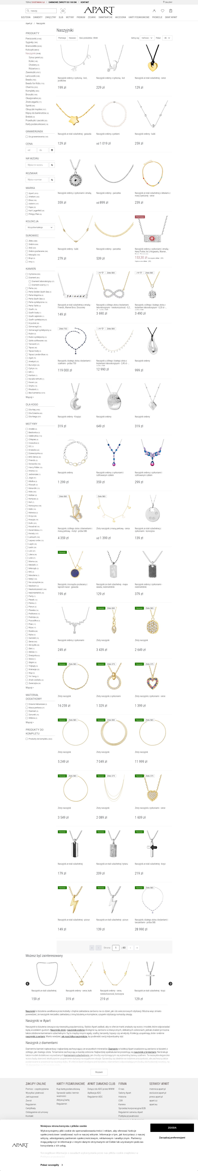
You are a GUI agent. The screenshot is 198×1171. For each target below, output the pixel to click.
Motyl (33, 579)
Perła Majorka (36, 295)
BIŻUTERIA (25, 17)
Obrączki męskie (36, 109)
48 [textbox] (165, 38)
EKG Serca (35, 457)
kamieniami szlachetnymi (76, 1055)
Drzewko (34, 450)
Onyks (33, 386)
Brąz (32, 258)
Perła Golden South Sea (40, 292)
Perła (33, 288)
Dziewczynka (36, 453)
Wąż (32, 673)
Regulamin (31, 1104)
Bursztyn (34, 365)
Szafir (33, 309)
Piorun (32, 606)
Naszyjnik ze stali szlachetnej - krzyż (150, 990)
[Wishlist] (162, 10)
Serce (33, 641)
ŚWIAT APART (171, 17)
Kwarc (33, 382)
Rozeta (33, 631)
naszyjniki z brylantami (145, 1052)
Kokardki (34, 488)
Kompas (33, 499)
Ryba (32, 634)
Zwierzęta (35, 683)
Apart (33, 193)
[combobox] (40, 227)
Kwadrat (34, 526)
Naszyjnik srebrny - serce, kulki (79, 990)
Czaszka (34, 443)
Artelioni (34, 197)
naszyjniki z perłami (35, 1036)
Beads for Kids (35, 83)
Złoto (33, 241)
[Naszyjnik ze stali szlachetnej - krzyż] (150, 974)
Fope (32, 207)
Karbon (33, 375)
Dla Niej (34, 409)
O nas (121, 1089)
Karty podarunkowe (37, 124)
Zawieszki (33, 72)
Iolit (31, 372)
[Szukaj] (52, 150)
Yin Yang (34, 676)
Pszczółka (34, 620)
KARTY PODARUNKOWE (139, 17)
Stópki (32, 662)
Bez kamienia (37, 393)
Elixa (33, 200)
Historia (122, 1096)
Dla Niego (35, 416)
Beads (31, 79)
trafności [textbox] (145, 38)
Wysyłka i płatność (35, 1093)
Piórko (32, 603)
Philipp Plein (35, 214)
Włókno (33, 718)
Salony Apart (124, 1093)
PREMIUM (81, 17)
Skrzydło (34, 645)
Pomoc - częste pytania (37, 1089)
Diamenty (113, 1049)
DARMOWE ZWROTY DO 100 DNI (63, 2)
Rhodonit (33, 389)
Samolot (34, 638)
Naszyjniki (33, 53)
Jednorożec (35, 474)
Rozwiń (99, 1072)
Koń (31, 502)
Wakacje (34, 669)
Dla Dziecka (35, 413)
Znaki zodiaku (36, 680)
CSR (120, 1100)
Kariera (121, 1104)
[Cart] (170, 11)
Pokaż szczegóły (50, 1165)
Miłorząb (34, 568)
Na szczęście (36, 582)
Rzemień (33, 711)
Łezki (32, 547)
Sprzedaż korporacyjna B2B (132, 1108)
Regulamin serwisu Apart (130, 1112)
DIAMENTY (37, 17)
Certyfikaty (31, 1108)
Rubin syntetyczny (38, 337)
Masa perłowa (36, 707)
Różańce (34, 68)
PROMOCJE (157, 17)
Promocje (62, 38)
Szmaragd (35, 326)
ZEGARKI (92, 17)
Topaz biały (35, 351)
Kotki (32, 509)
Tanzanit (34, 344)
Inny (31, 262)
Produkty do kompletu (40, 739)
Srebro (33, 244)
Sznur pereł (36, 57)
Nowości (72, 38)
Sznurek (34, 714)
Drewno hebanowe (38, 704)
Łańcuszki (33, 76)
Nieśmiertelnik (36, 593)
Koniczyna (35, 506)
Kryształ (34, 323)
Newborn (34, 586)
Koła (32, 491)
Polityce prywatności (53, 1156)
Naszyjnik (30, 1011)
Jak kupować (32, 1096)
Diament (34, 277)
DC (31, 446)
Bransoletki (34, 46)
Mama (33, 561)
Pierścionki (34, 38)
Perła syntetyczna (38, 302)
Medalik (33, 565)
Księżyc (33, 519)
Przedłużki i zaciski (36, 120)
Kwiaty (33, 533)
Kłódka (33, 481)
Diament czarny (40, 285)
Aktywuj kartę (63, 1100)
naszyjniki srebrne (76, 1030)
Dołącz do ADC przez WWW (101, 1089)
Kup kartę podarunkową (68, 1089)
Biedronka (34, 432)
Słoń (31, 648)
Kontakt (29, 1116)
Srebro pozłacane (38, 251)
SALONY (168, 2)
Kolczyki (32, 49)
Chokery (34, 65)
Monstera (34, 575)
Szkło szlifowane (38, 340)
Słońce (33, 652)
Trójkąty (33, 666)
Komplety (32, 91)
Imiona (33, 471)
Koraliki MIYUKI (36, 379)
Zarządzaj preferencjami (172, 1137)
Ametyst (34, 361)
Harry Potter (35, 467)
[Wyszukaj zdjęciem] (63, 10)
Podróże (34, 617)
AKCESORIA (120, 17)
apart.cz (153, 1100)
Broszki (31, 94)
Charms (32, 87)
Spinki (30, 105)
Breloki (30, 117)
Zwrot (29, 1100)
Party (32, 596)
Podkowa (34, 613)
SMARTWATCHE (105, 17)
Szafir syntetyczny (38, 319)
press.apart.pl (156, 1096)
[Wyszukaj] (28, 11)
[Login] (154, 10)
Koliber (33, 495)
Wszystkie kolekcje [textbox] (35, 227)
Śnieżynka (34, 655)
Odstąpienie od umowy (37, 1112)
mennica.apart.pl (157, 1089)
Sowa (32, 659)
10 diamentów (33, 1065)
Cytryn (33, 368)
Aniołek (33, 429)
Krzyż (33, 516)
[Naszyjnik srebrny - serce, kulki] (81, 974)
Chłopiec (33, 439)
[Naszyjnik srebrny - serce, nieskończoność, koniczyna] (116, 974)
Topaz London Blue (38, 354)
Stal (32, 248)
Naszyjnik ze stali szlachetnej (44, 990)
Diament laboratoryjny (43, 281)
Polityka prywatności (128, 1116)
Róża (32, 627)
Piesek (33, 600)
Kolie (33, 61)
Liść (32, 551)
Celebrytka (35, 436)
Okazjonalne (33, 98)
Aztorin (34, 203)
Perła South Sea (37, 299)
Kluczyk (33, 485)
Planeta (33, 610)
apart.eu (153, 1104)
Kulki (33, 523)
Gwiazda (35, 464)
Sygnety (32, 42)
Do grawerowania (38, 136)
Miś (31, 572)
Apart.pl (29, 23)
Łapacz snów (36, 540)
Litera (33, 554)
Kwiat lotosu (35, 530)
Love (32, 558)
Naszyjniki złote (58, 1030)
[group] (47, 983)
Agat (32, 358)
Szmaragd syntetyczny (40, 330)
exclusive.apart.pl (157, 1093)
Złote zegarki (34, 102)
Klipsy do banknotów (37, 113)
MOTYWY (70, 17)
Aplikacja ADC (94, 1093)
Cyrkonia (34, 274)
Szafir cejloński (36, 316)
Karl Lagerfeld (36, 210)
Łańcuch (34, 537)
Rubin (32, 333)
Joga (32, 478)
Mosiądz (34, 255)
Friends (33, 460)
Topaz (33, 347)
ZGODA (172, 1127)
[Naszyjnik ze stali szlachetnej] (47, 974)
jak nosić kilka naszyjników (74, 1036)
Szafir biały (35, 312)
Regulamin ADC (95, 1096)
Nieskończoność (37, 589)
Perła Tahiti (35, 306)
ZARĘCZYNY (50, 17)
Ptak (32, 624)
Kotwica (33, 512)
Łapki (33, 544)
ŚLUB (61, 17)
